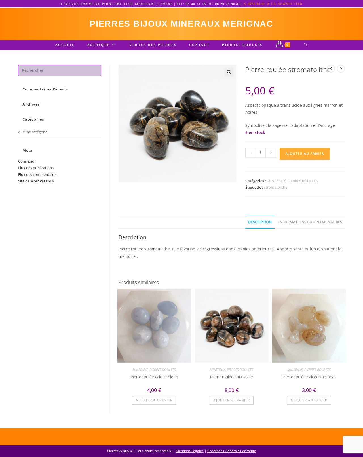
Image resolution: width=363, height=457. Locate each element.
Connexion (27, 161)
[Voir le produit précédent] (331, 69)
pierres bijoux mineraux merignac (181, 23)
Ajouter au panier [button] (154, 400)
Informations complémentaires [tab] (310, 222)
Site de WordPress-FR (36, 181)
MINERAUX (276, 180)
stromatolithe (275, 187)
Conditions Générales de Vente (231, 450)
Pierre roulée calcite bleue (154, 377)
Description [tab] (260, 222)
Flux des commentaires (37, 174)
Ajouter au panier (304, 153)
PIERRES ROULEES (302, 180)
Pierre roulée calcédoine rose (308, 377)
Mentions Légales (190, 450)
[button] (228, 72)
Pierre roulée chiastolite (231, 377)
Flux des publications (36, 167)
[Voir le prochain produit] (341, 69)
